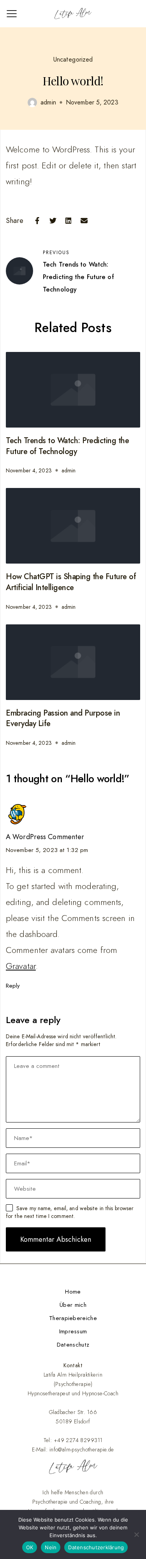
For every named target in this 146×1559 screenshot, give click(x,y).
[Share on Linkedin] (68, 220)
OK (29, 1547)
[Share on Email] (84, 220)
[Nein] (136, 1534)
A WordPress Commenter (45, 837)
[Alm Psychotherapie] (73, 14)
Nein (50, 1547)
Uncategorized (73, 59)
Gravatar (21, 966)
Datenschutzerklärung (96, 1547)
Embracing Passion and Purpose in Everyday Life (63, 718)
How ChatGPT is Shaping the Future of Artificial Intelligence (71, 582)
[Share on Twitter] (53, 220)
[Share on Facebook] (37, 220)
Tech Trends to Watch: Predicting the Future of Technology (67, 446)
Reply (13, 986)
